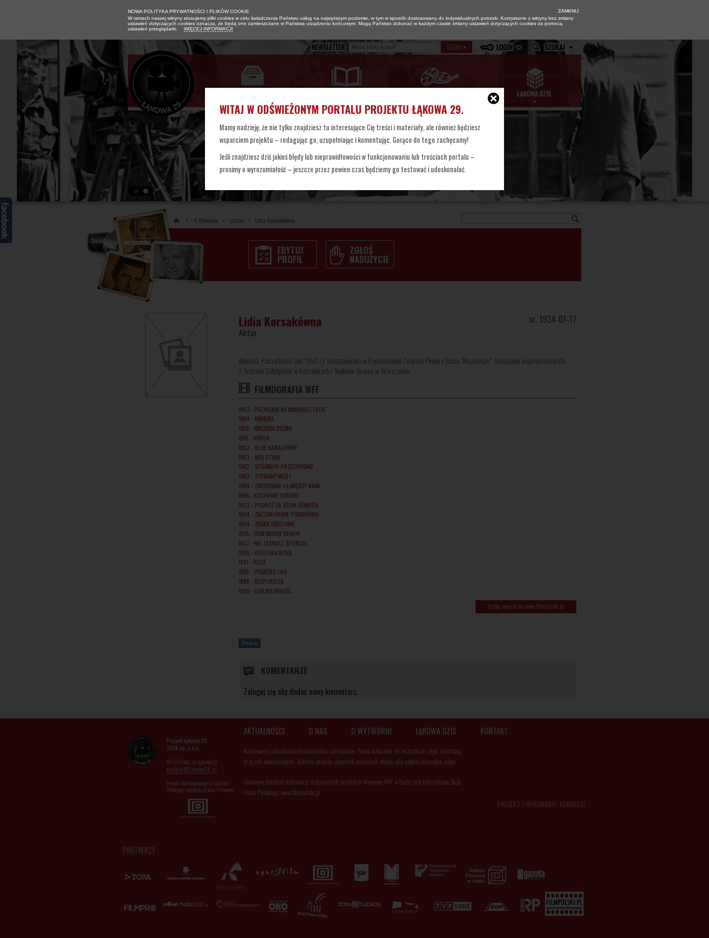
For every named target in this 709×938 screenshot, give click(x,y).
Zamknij (568, 11)
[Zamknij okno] (493, 99)
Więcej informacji (208, 28)
